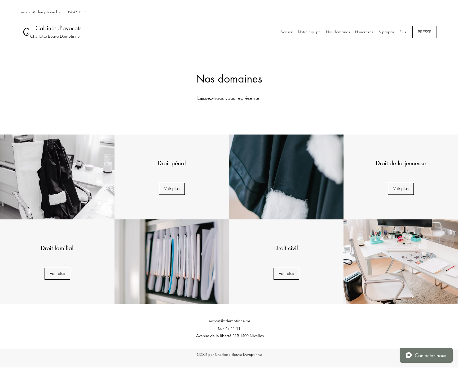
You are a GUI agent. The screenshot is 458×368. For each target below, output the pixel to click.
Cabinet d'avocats (59, 28)
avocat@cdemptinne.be (41, 12)
